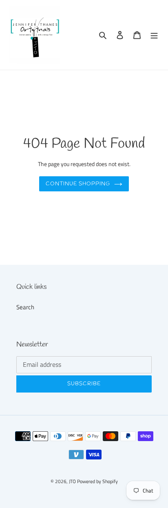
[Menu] (154, 35)
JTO (73, 481)
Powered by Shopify (97, 481)
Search (25, 307)
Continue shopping (78, 183)
